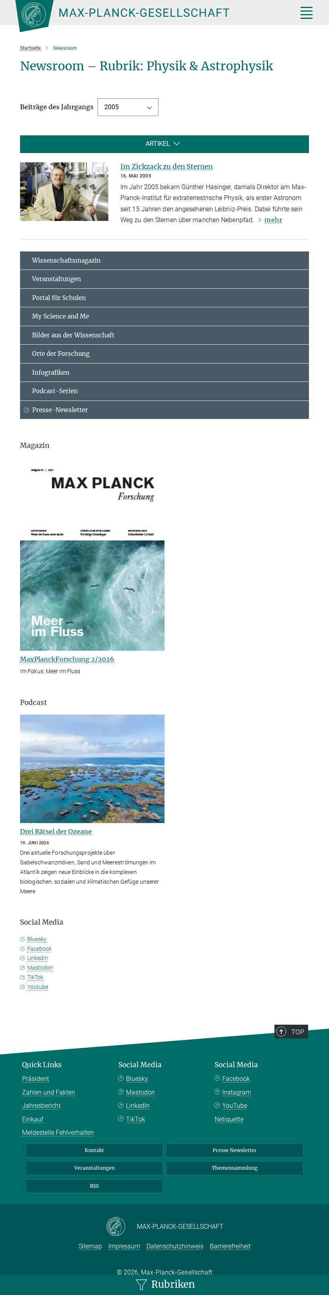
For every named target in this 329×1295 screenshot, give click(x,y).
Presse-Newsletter (60, 410)
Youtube (37, 987)
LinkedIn (37, 958)
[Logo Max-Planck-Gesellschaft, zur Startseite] (146, 16)
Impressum (124, 1246)
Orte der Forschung (60, 353)
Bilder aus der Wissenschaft (73, 335)
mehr (273, 220)
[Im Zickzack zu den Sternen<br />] (64, 191)
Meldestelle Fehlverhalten (58, 1132)
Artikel (158, 143)
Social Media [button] (41, 922)
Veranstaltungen (56, 279)
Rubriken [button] (172, 1284)
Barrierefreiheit (230, 1246)
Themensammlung (235, 1168)
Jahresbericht (41, 1105)
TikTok (35, 977)
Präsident (35, 1079)
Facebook (39, 949)
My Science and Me (60, 316)
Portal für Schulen (59, 298)
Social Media (140, 1065)
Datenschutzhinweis (174, 1246)
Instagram (236, 1092)
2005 (111, 107)
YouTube (234, 1105)
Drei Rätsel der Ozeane (56, 831)
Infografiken (50, 372)
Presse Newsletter (235, 1150)
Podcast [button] (33, 703)
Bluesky (37, 939)
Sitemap (90, 1246)
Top (297, 1032)
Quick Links (42, 1065)
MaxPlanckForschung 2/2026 (67, 659)
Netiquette (229, 1119)
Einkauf (32, 1119)
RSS (94, 1186)
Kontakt (94, 1150)
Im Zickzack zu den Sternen (166, 166)
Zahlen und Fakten (48, 1092)
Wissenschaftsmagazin (66, 260)
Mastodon (40, 967)
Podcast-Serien (55, 391)
